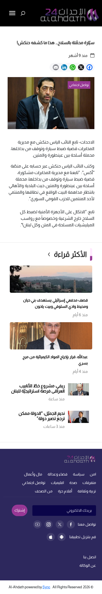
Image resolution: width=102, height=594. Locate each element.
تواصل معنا (87, 524)
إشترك (19, 510)
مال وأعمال (33, 474)
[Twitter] (59, 524)
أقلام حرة (65, 491)
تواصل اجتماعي (33, 482)
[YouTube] (37, 524)
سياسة (78, 474)
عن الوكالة (87, 565)
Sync (46, 587)
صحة (73, 482)
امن (93, 474)
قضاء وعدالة (57, 474)
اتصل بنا (89, 557)
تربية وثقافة (87, 491)
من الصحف (43, 491)
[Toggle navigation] (4, 32)
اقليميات (57, 482)
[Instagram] (48, 524)
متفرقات (89, 482)
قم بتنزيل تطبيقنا (82, 537)
